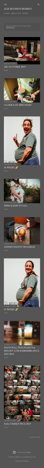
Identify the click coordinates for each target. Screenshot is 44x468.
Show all (10, 28)
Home (7, 13)
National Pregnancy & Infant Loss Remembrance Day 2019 (21, 350)
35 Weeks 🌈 (11, 309)
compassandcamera (28, 457)
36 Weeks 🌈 (11, 167)
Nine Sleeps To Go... (16, 205)
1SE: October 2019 (15, 66)
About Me (16, 13)
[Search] (38, 3)
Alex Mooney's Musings (18, 8)
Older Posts (34, 437)
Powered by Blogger (24, 452)
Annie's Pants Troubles (19, 246)
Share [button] (6, 70)
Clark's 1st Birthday (18, 104)
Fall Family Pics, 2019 (17, 423)
